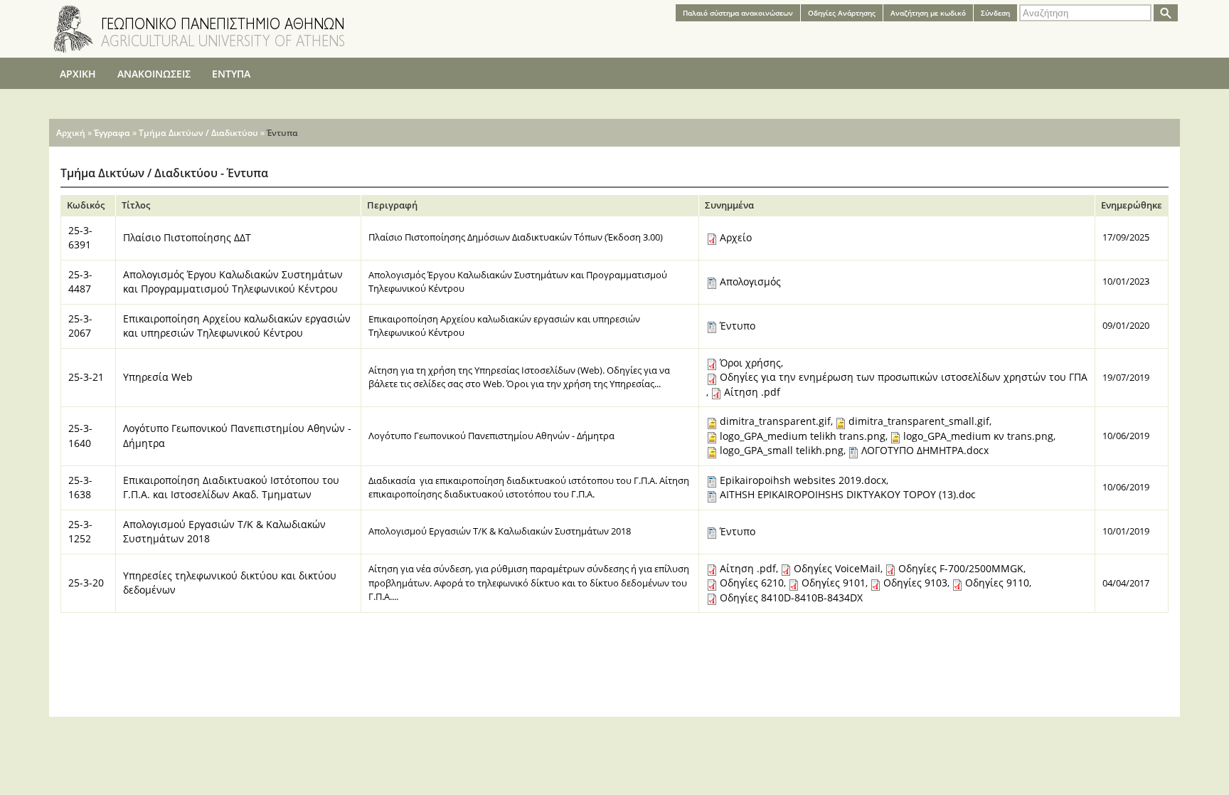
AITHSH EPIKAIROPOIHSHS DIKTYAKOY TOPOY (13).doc (848, 494)
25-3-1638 (80, 487)
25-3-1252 (80, 531)
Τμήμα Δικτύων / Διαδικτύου (198, 133)
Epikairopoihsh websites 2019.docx (803, 480)
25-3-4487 (80, 282)
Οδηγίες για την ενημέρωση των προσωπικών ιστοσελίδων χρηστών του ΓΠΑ (903, 377)
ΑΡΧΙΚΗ (78, 73)
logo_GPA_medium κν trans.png (978, 436)
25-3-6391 (80, 237)
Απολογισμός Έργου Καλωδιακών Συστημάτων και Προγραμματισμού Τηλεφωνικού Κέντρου (233, 282)
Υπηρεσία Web (158, 377)
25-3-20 (86, 582)
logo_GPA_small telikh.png (782, 450)
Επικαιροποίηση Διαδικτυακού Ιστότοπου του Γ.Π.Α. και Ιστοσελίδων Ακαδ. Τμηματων (231, 487)
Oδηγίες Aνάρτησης (842, 13)
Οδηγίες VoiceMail (837, 568)
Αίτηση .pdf (752, 392)
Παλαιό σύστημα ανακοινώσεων (738, 13)
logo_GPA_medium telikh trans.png (802, 436)
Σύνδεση (995, 13)
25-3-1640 (80, 435)
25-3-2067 (80, 326)
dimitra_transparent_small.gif (918, 421)
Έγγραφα (112, 133)
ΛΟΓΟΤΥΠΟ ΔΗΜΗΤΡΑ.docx (925, 450)
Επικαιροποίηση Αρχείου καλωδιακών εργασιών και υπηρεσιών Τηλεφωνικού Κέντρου (237, 326)
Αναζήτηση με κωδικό (928, 13)
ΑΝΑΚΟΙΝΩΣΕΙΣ (154, 73)
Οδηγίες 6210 (752, 582)
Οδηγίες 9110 (997, 582)
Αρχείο (736, 237)
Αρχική (70, 133)
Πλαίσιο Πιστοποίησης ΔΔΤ (187, 237)
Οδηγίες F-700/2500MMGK (960, 568)
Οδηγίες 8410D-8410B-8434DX (791, 597)
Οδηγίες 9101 (834, 582)
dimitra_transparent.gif (775, 421)
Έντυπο (737, 325)
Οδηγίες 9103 (915, 582)
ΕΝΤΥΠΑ (231, 73)
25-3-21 (86, 377)
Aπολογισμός (750, 281)
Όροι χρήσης (750, 362)
